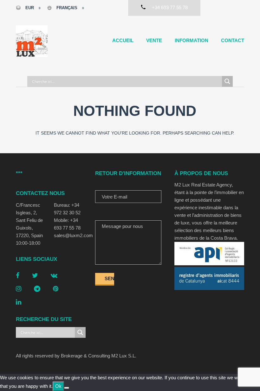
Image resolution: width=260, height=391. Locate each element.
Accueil (122, 40)
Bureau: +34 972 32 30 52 (67, 208)
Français (67, 7)
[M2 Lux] (32, 41)
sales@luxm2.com (70, 235)
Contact (232, 40)
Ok (58, 386)
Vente (154, 40)
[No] (66, 388)
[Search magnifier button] (227, 81)
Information (191, 40)
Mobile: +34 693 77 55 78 (67, 224)
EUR (29, 7)
